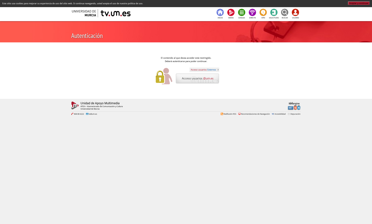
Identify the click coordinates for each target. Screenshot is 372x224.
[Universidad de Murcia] (84, 13)
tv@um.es (93, 114)
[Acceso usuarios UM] (197, 78)
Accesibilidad (280, 114)
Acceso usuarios (203, 69)
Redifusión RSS (229, 114)
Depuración (295, 114)
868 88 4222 (79, 114)
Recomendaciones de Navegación (255, 114)
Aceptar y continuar (359, 3)
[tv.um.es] (115, 13)
